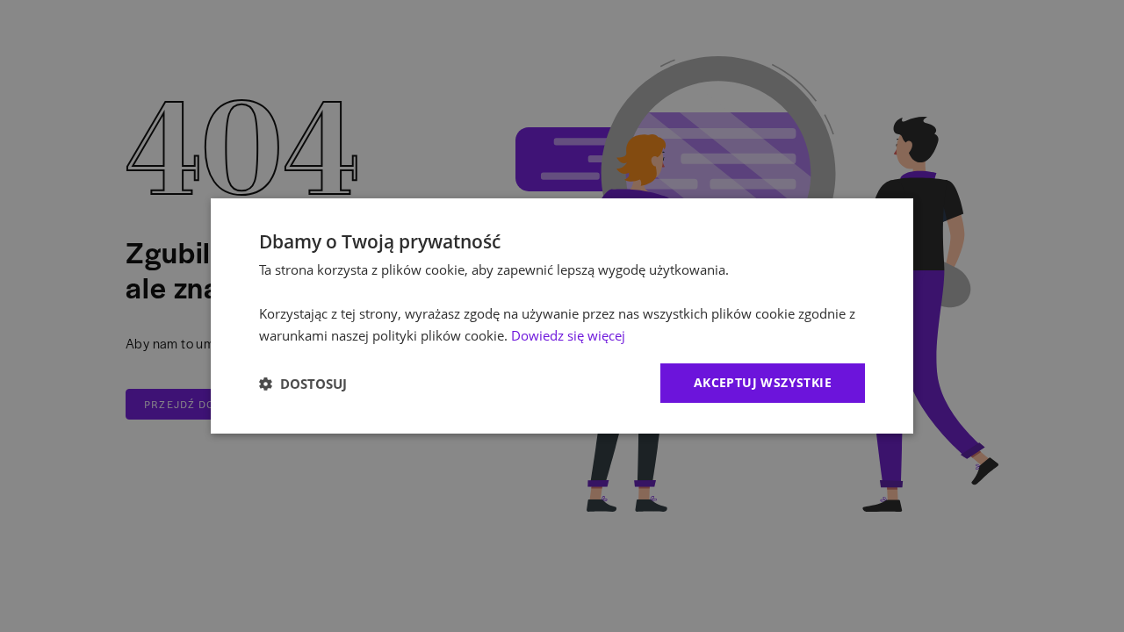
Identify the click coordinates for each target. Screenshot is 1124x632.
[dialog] (562, 316)
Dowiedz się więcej (568, 335)
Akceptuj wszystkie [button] (763, 382)
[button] (303, 383)
